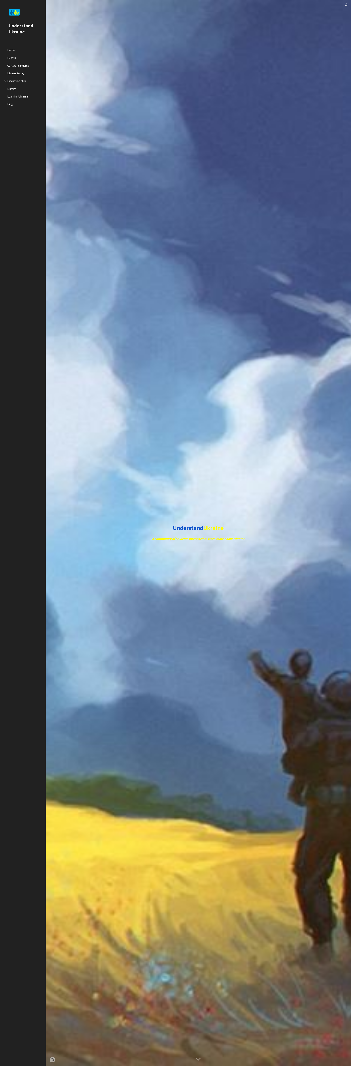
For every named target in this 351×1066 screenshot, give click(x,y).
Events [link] (11, 58)
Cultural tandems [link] (18, 65)
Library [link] (11, 89)
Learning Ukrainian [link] (18, 96)
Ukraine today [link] (15, 73)
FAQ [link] (10, 104)
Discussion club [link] (16, 81)
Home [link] (11, 50)
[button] (346, 5)
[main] (198, 528)
